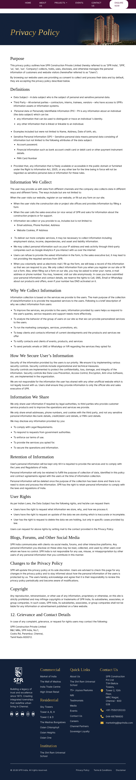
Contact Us (96, 4)
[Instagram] (28, 713)
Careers (74, 721)
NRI (72, 695)
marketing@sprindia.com (119, 722)
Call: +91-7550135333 (22, 642)
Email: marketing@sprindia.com (27, 647)
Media (73, 705)
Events (79, 2)
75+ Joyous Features (81, 690)
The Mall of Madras (50, 681)
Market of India (48, 676)
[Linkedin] (33, 713)
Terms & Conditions (103, 770)
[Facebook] (11, 713)
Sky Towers (46, 706)
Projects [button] (60, 2)
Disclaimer (121, 770)
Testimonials (76, 700)
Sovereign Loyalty (80, 731)
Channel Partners (79, 726)
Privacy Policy (82, 770)
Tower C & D (47, 717)
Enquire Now (119, 4)
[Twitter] (17, 713)
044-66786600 (114, 716)
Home (28, 2)
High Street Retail (49, 691)
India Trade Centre (50, 686)
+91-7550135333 (115, 710)
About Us (42, 4)
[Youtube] (22, 713)
